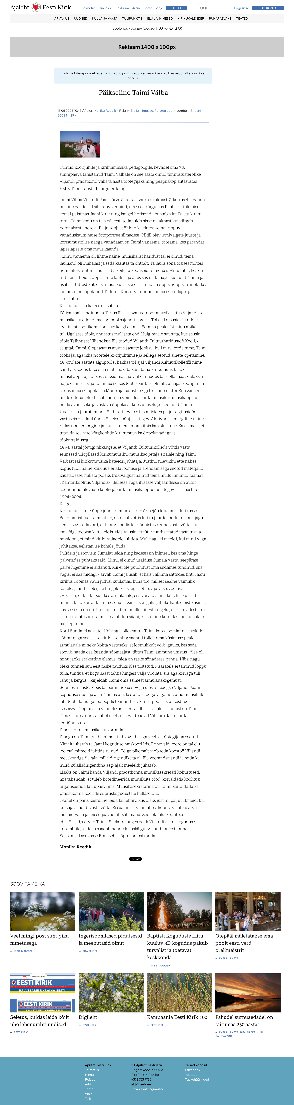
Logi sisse (241, 8)
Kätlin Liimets (228, 958)
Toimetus (89, 8)
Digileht (88, 1017)
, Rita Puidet (247, 1032)
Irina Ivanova (23, 951)
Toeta (148, 8)
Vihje (159, 8)
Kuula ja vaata (104, 18)
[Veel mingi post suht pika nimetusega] (42, 930)
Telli (88, 1099)
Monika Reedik (105, 111)
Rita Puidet (89, 951)
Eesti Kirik (56, 7)
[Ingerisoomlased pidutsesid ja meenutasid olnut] (111, 930)
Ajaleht (19, 7)
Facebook (192, 1070)
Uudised (80, 18)
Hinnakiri (105, 8)
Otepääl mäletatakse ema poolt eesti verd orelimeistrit (244, 943)
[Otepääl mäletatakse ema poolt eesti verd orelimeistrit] (248, 930)
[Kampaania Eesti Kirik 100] (179, 1011)
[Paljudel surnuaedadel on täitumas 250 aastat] (248, 1011)
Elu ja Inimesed (160, 18)
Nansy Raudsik (160, 965)
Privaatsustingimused (147, 1089)
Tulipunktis (132, 18)
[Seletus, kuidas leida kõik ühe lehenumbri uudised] (42, 1011)
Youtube (191, 1075)
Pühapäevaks (220, 18)
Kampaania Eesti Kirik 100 (177, 1017)
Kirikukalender (190, 18)
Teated (242, 18)
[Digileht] (111, 1011)
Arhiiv (136, 8)
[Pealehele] (36, 11)
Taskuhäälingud (197, 1079)
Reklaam (122, 8)
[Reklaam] (147, 56)
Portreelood (164, 111)
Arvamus (61, 18)
